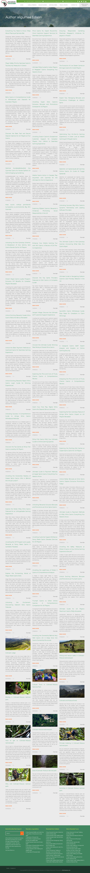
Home (7, 868)
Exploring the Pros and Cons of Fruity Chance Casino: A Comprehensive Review (44, 376)
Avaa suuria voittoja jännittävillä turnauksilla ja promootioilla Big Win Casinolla (18, 207)
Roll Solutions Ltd (66, 870)
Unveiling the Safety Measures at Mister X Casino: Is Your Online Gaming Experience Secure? (71, 549)
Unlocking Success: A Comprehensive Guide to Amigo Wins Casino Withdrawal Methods (18, 416)
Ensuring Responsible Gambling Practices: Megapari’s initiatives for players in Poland (71, 33)
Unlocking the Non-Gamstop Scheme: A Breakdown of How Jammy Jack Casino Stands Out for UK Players (18, 245)
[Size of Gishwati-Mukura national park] (44, 761)
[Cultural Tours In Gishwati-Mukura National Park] (44, 675)
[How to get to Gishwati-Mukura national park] (18, 731)
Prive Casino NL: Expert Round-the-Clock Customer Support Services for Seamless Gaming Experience (44, 33)
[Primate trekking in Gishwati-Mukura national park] (71, 734)
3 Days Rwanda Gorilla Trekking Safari (54, 835)
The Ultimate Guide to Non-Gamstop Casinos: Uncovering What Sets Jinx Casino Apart (71, 244)
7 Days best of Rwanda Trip (32, 837)
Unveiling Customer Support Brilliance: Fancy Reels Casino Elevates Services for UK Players (44, 539)
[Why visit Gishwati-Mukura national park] (18, 774)
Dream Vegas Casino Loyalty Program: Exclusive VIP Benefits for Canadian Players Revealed (18, 281)
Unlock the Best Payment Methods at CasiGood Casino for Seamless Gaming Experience (18, 350)
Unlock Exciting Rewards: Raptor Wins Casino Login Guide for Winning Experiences (18, 383)
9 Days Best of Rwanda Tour (32, 847)
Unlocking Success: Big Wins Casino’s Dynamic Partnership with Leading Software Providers (71, 208)
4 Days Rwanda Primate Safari (73, 852)
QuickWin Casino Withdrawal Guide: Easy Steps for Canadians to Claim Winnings (71, 313)
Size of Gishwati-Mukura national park (44, 770)
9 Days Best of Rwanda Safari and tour (34, 845)
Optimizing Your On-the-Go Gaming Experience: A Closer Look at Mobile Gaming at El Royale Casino (71, 136)
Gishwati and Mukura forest (68, 700)
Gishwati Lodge (10, 653)
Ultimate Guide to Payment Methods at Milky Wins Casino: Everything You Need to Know (71, 514)
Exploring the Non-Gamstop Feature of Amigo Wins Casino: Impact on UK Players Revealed (71, 414)
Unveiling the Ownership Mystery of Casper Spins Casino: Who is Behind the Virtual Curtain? (18, 478)
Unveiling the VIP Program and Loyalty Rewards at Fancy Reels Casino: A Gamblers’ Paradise (18, 544)
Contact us (12, 868)
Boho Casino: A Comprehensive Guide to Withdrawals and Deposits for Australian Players (18, 99)
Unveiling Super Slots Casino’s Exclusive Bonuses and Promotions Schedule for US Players (44, 104)
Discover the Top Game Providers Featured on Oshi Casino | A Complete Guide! (44, 280)
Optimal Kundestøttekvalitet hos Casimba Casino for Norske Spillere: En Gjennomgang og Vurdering (18, 170)
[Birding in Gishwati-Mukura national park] (18, 688)
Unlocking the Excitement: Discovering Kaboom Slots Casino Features (18, 605)
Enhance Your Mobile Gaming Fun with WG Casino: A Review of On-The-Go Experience (44, 245)
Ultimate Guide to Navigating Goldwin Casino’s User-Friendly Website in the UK (71, 279)
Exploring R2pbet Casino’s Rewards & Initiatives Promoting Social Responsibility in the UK (44, 211)
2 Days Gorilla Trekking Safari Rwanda (54, 860)
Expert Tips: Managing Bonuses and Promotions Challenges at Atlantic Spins (71, 100)
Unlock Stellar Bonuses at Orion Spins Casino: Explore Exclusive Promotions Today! (71, 481)
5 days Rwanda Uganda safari (73, 842)
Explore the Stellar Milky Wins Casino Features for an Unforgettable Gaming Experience (18, 511)
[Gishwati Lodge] (18, 643)
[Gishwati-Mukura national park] (44, 720)
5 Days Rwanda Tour (71, 843)
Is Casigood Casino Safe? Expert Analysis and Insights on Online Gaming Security (71, 348)
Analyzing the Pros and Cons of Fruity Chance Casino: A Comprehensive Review (71, 381)
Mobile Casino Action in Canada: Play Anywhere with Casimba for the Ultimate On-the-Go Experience (44, 178)
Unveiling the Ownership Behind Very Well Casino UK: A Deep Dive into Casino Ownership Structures (44, 638)
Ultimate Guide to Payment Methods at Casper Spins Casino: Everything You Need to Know (44, 474)
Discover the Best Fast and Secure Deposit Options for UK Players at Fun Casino (18, 136)
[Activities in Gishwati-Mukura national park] (71, 779)
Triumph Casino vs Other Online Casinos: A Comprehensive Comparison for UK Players (44, 603)
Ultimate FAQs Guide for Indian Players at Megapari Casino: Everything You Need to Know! (44, 69)
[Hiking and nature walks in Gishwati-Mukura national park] (71, 646)
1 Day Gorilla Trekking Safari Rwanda (54, 862)
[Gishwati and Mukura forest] (71, 691)
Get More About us (9, 850)
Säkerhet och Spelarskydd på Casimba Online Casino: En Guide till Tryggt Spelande (71, 171)
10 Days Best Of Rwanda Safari (33, 852)
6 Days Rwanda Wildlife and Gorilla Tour (35, 832)
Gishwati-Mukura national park (42, 729)
